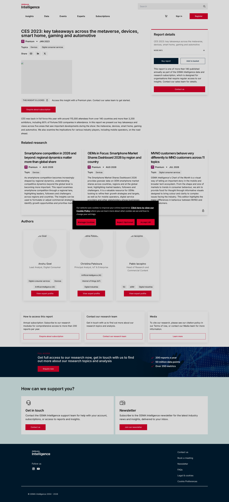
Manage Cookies (86, 222)
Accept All (146, 222)
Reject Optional (125, 222)
